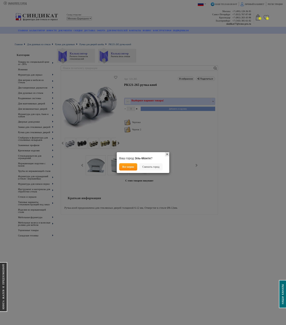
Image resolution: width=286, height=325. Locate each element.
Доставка (89, 30)
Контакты (135, 30)
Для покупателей (117, 30)
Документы (65, 30)
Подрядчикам (181, 30)
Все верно (128, 166)
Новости (52, 30)
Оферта (101, 30)
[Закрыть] (167, 154)
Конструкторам (162, 30)
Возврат (147, 30)
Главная (23, 30)
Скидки (78, 30)
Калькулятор (37, 30)
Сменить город (150, 166)
